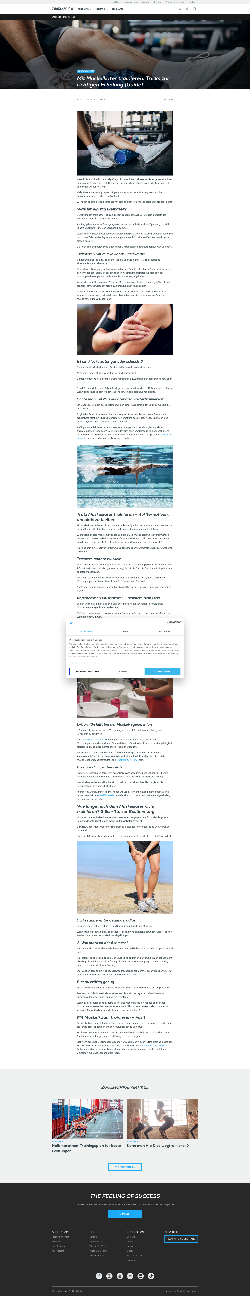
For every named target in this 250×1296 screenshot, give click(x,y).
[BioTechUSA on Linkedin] (141, 1276)
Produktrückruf (96, 1241)
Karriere (157, 2)
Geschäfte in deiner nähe (181, 1239)
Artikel (115, 2)
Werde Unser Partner (98, 1251)
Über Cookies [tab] (164, 631)
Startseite (56, 17)
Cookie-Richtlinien (96, 663)
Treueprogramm (130, 2)
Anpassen (123, 671)
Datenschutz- (58, 1291)
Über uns (145, 2)
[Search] (179, 9)
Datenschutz (75, 663)
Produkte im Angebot (61, 1237)
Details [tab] (125, 631)
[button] (84, 9)
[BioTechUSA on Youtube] (120, 1276)
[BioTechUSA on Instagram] (109, 1276)
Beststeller (56, 1241)
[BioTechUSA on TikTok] (151, 1276)
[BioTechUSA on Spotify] (130, 1276)
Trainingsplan (69, 17)
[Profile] (187, 9)
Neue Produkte (58, 1246)
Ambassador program (175, 2)
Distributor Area (96, 1255)
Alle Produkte (58, 1251)
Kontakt (192, 2)
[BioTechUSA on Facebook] (99, 1276)
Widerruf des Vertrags (99, 1246)
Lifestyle (131, 1251)
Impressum (132, 1260)
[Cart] (194, 9)
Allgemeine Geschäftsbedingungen (182, 1291)
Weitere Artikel (125, 1167)
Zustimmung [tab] (86, 631)
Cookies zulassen (162, 671)
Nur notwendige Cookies (87, 671)
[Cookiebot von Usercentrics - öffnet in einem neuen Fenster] (169, 623)
